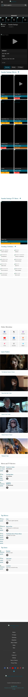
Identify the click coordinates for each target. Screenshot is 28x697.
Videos (14, 645)
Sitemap (14, 657)
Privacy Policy (14, 662)
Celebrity (11, 26)
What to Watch (14, 642)
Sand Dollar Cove (5, 118)
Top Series (4, 547)
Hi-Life (3, 168)
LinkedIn (13, 339)
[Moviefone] (14, 2)
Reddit (23, 339)
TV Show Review (9, 485)
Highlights (14, 15)
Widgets (23, 345)
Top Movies (4, 515)
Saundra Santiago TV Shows (9, 198)
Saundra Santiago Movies (9, 72)
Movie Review (9, 468)
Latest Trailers (5, 352)
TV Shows (14, 634)
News (14, 647)
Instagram (23, 333)
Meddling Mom (5, 143)
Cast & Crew (17, 147)
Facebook (4, 333)
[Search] (25, 5)
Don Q (3, 94)
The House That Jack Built (20, 118)
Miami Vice (4, 239)
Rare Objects (18, 94)
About (14, 652)
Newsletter (14, 345)
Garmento (17, 143)
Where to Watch (5, 96)
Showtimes (14, 640)
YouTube (4, 339)
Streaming (14, 637)
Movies (14, 632)
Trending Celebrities (7, 246)
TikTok (4, 345)
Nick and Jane (18, 168)
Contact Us (14, 655)
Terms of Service (14, 660)
